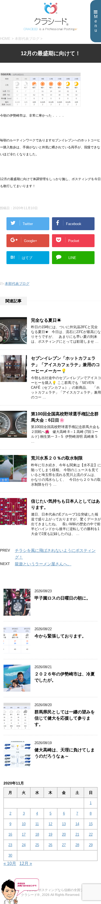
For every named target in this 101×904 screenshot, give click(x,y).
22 (91, 834)
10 (24, 824)
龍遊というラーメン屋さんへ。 (43, 564)
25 (37, 845)
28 (77, 845)
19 (50, 834)
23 (10, 845)
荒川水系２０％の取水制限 (57, 458)
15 (91, 824)
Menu (95, 23)
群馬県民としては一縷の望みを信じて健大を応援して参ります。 (64, 718)
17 (24, 834)
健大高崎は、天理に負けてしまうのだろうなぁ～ (64, 753)
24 (24, 845)
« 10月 (10, 863)
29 (91, 845)
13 (64, 824)
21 (77, 834)
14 (77, 824)
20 (64, 834)
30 (10, 855)
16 (10, 834)
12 (50, 824)
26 (50, 845)
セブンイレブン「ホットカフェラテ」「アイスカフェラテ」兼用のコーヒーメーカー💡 (65, 364)
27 (64, 845)
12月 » (25, 863)
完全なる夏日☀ (46, 320)
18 (37, 834)
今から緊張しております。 (60, 636)
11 (37, 824)
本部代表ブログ (17, 284)
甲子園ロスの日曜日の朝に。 (62, 598)
